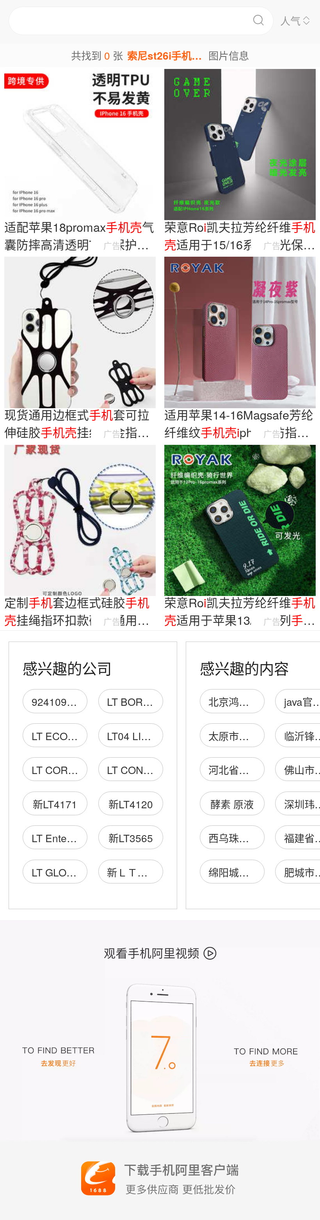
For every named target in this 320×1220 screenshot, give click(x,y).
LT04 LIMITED (140, 735)
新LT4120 (130, 804)
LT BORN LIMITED (150, 701)
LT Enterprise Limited (80, 837)
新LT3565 (130, 837)
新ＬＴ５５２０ (142, 872)
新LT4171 (55, 804)
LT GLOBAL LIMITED (80, 872)
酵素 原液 (232, 804)
